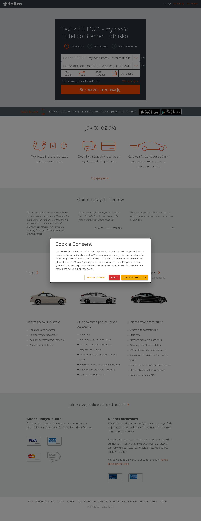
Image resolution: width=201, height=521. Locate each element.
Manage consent (96, 277)
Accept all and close (135, 277)
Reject (114, 277)
